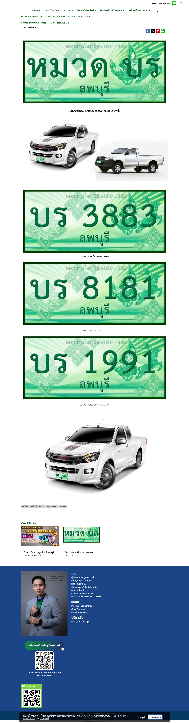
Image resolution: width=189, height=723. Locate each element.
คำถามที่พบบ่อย (51, 10)
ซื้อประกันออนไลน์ (85, 10)
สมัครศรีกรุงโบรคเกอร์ (139, 10)
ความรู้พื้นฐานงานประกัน (81, 580)
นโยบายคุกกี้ (44, 718)
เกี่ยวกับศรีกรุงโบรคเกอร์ (81, 605)
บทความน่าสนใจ (78, 590)
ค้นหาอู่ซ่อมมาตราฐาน (80, 621)
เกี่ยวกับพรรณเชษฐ (79, 612)
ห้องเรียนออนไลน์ (78, 583)
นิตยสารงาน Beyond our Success (86, 596)
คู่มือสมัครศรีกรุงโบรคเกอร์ (82, 577)
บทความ (67, 10)
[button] (156, 10)
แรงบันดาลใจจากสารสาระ (82, 593)
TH (183, 3)
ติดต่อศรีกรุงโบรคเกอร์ (111, 10)
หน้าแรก (36, 10)
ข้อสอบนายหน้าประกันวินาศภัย (84, 587)
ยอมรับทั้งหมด (155, 717)
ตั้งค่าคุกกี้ (141, 717)
